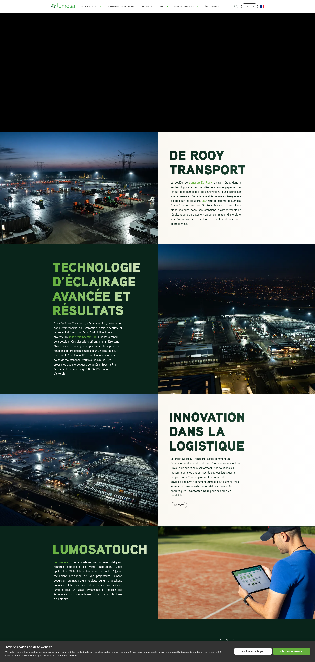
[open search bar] (236, 6)
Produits (147, 6)
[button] (100, 6)
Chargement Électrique (120, 6)
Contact (249, 6)
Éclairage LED (89, 6)
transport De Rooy (200, 182)
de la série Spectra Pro (82, 337)
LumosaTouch (62, 562)
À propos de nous (184, 6)
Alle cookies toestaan (291, 651)
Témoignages (211, 6)
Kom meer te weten (67, 655)
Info (162, 6)
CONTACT (179, 505)
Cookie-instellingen (253, 651)
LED (204, 201)
